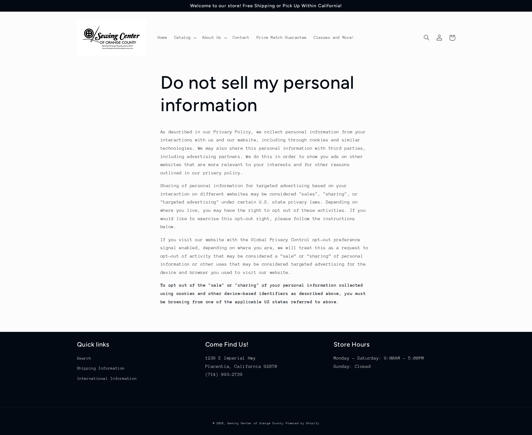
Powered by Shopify (302, 423)
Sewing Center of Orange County (255, 423)
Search (84, 358)
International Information (107, 378)
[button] (185, 38)
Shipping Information (101, 368)
